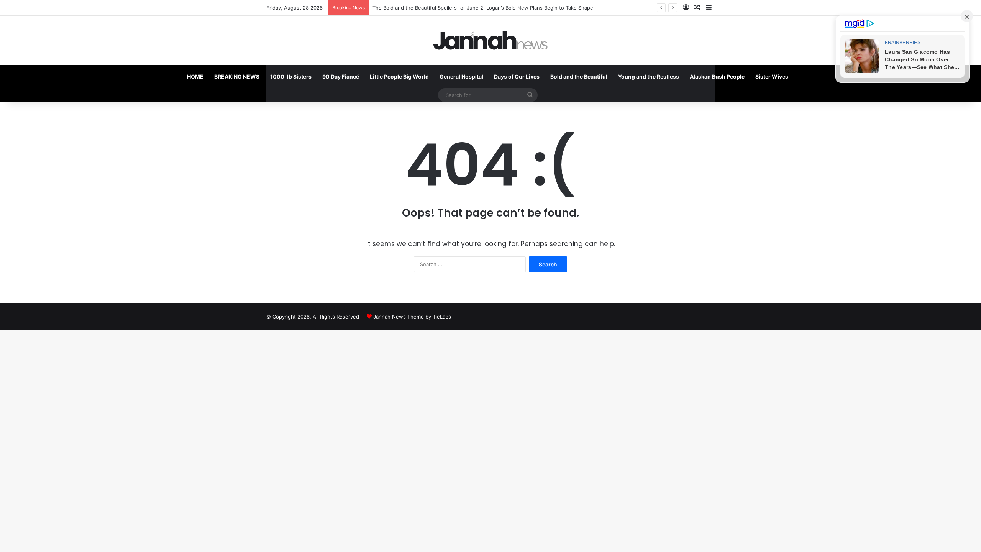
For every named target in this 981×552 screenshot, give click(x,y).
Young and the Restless (648, 76)
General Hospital (461, 76)
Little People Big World (399, 76)
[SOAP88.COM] (490, 40)
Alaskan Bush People (717, 76)
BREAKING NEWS (236, 76)
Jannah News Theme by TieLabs (412, 317)
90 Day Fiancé (340, 76)
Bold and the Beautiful (578, 76)
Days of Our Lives (517, 76)
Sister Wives (771, 76)
